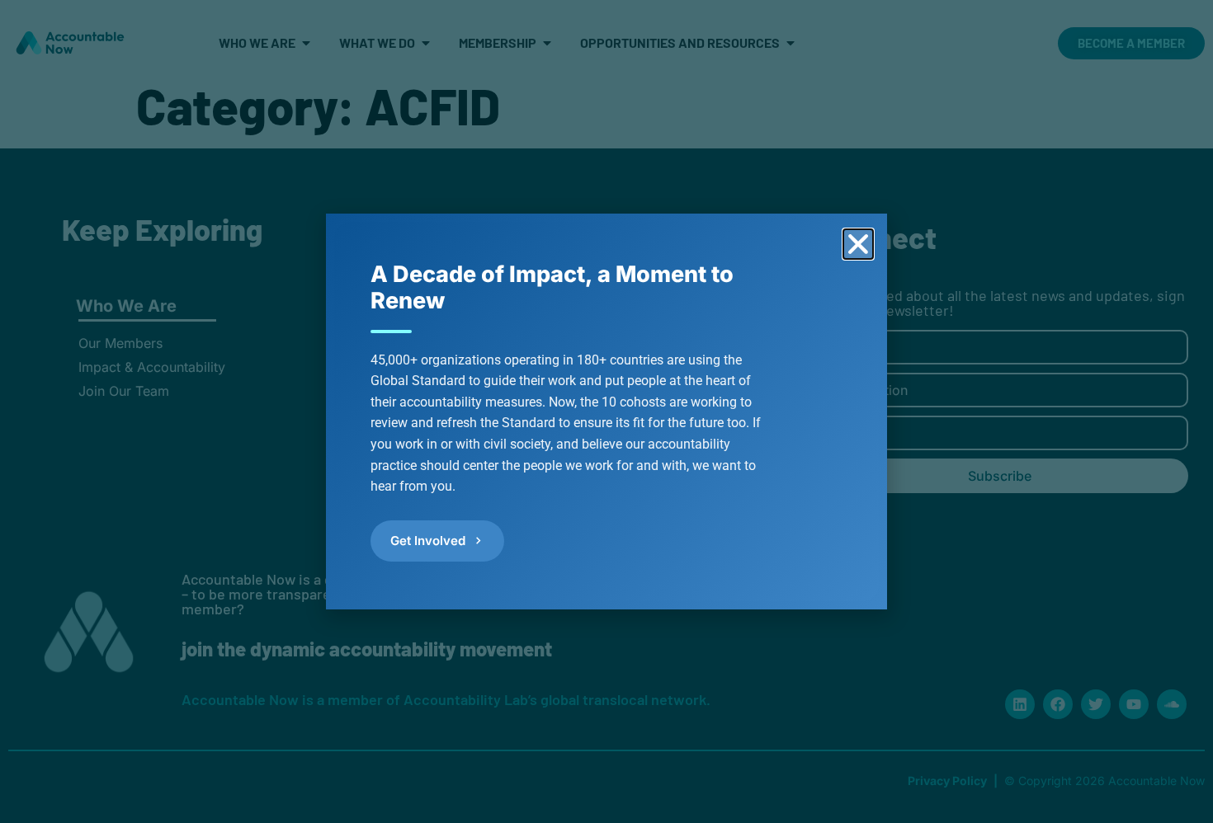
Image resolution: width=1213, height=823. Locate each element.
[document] (606, 411)
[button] (858, 244)
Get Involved (427, 540)
